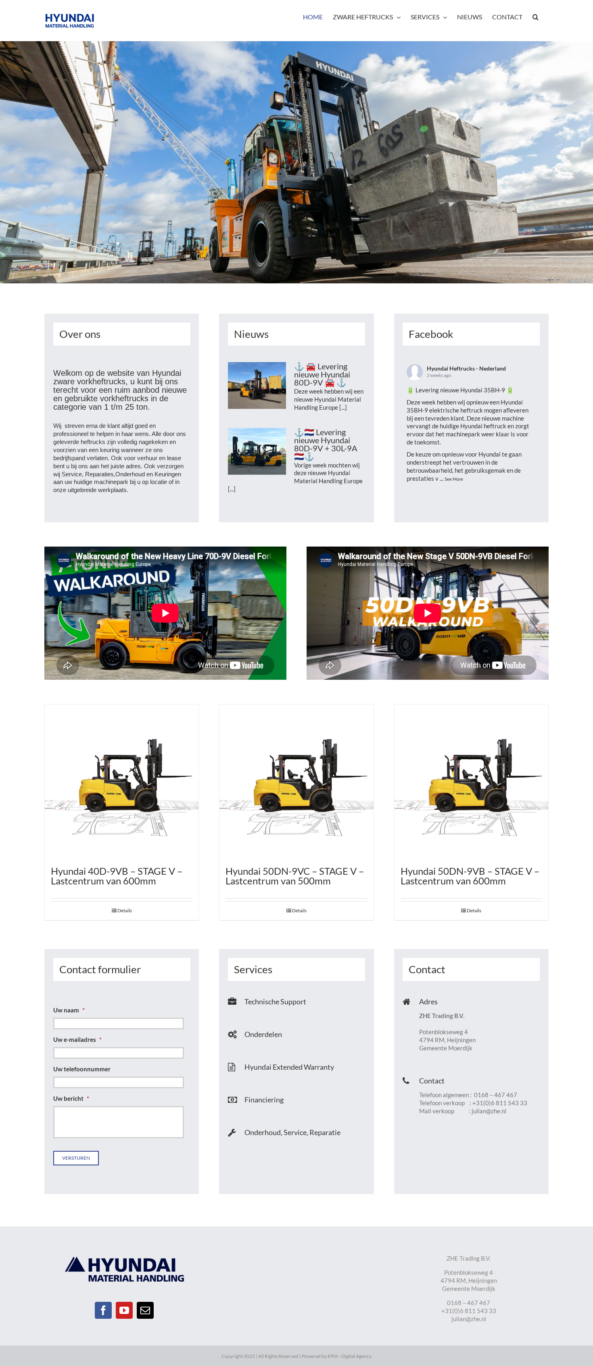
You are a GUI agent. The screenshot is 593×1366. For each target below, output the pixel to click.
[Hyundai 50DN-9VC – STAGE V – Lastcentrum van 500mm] (296, 781)
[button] (535, 17)
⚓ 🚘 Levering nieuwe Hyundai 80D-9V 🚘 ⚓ (322, 374)
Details (124, 910)
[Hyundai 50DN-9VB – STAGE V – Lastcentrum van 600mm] (471, 781)
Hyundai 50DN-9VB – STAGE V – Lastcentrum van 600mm (470, 875)
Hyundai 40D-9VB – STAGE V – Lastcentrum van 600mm (116, 875)
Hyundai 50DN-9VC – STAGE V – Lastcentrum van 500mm (295, 875)
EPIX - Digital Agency (350, 1356)
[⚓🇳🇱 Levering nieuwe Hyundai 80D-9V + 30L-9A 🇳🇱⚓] (257, 451)
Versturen (76, 1158)
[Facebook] (103, 1310)
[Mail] (145, 1310)
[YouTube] (124, 1310)
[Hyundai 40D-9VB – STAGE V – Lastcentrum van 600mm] (121, 781)
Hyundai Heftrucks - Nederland (466, 368)
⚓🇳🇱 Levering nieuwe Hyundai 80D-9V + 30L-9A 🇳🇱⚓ (325, 444)
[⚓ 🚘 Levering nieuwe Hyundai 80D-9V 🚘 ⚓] (257, 385)
